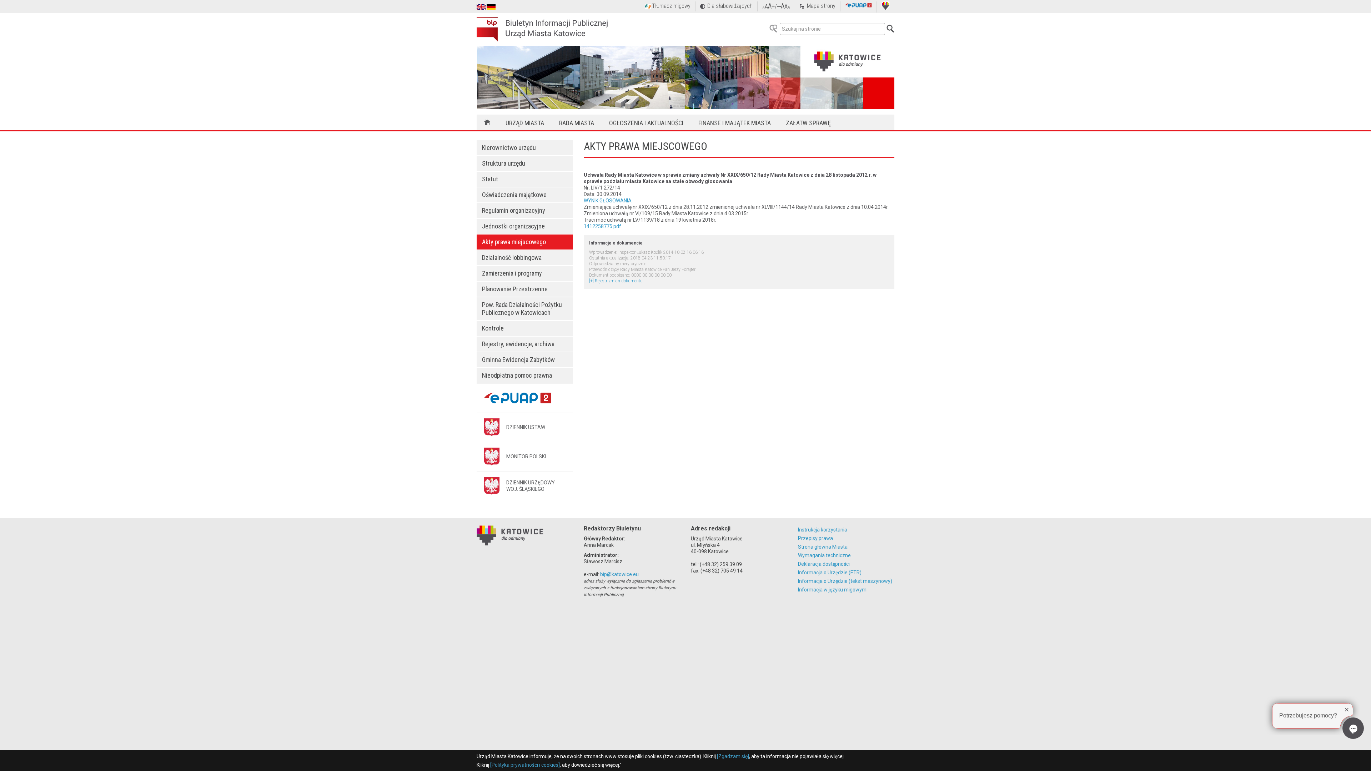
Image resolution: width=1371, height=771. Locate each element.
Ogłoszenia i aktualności (646, 123)
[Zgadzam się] (733, 756)
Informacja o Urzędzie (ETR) (830, 572)
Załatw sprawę (808, 123)
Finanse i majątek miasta (734, 123)
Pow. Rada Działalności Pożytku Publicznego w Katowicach (522, 308)
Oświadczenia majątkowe (514, 194)
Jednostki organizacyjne (513, 226)
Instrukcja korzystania (822, 530)
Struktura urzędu (503, 163)
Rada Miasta (576, 123)
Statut (490, 179)
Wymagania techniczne (824, 555)
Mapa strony (821, 5)
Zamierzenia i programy (512, 273)
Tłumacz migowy (671, 5)
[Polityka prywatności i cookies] (525, 765)
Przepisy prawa (815, 538)
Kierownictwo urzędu (509, 147)
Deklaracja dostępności (824, 564)
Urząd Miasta (525, 123)
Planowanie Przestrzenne (515, 289)
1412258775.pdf (602, 226)
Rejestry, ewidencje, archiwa (518, 344)
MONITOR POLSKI (526, 456)
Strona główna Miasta (823, 547)
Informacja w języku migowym (832, 590)
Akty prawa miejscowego (514, 242)
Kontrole (493, 328)
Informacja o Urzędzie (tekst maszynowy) (845, 581)
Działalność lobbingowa (512, 257)
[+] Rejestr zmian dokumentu (616, 280)
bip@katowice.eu (619, 574)
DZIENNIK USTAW (525, 427)
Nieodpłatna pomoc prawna (517, 375)
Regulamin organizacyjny (513, 210)
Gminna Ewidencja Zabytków (518, 359)
